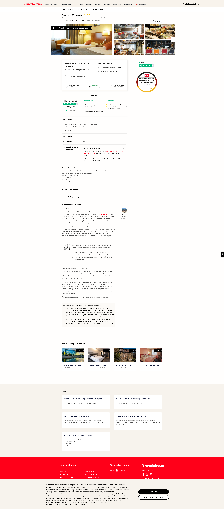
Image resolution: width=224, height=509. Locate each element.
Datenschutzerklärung (59, 502)
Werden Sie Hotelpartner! (93, 474)
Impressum (64, 474)
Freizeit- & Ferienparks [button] (51, 4)
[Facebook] (143, 475)
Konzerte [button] (89, 4)
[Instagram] (147, 475)
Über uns (63, 471)
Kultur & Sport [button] (79, 4)
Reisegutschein (90, 471)
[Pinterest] (151, 475)
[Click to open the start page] (153, 466)
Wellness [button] (97, 4)
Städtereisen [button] (117, 4)
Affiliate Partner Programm (93, 477)
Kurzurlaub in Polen (104, 214)
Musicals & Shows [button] (66, 4)
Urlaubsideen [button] (128, 4)
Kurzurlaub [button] (107, 4)
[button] (198, 4)
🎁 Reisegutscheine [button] (140, 4)
